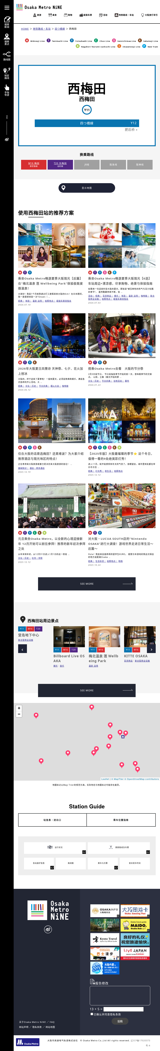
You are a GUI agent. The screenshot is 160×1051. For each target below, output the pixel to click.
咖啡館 (144, 295)
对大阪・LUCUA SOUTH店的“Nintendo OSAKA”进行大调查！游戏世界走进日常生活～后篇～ (120, 543)
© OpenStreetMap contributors (141, 778)
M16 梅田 (33, 163)
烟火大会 (55, 386)
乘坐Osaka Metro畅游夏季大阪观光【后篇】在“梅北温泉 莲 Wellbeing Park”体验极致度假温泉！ (50, 283)
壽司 (127, 381)
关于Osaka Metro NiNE (32, 1022)
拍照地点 (49, 301)
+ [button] (19, 708)
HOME (25, 28)
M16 (30, 628)
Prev (22, 648)
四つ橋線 (60, 28)
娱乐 (116, 295)
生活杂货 (99, 561)
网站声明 (23, 1027)
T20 (38, 628)
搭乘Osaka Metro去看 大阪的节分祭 (115, 368)
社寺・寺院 (37, 558)
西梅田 (73, 28)
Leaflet (105, 778)
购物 (120, 561)
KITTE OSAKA (136, 656)
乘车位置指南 (121, 820)
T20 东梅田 (60, 163)
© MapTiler (117, 778)
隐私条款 (37, 1027)
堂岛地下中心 (28, 635)
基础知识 (22, 468)
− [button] (19, 714)
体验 (27, 301)
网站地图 (50, 1027)
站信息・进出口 (52, 820)
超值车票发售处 (63, 301)
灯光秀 (98, 471)
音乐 (62, 665)
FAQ (52, 1022)
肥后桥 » (131, 129)
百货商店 (107, 295)
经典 (20, 301)
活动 (90, 295)
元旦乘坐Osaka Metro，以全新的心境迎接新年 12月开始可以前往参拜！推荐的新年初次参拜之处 (51, 543)
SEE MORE (87, 583)
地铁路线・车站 (42, 28)
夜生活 (108, 471)
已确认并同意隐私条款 (107, 1014)
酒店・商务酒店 (37, 468)
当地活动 (117, 381)
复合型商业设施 (25, 640)
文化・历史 (30, 386)
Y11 (22, 628)
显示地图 (87, 187)
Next (151, 648)
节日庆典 (43, 386)
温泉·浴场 (37, 301)
